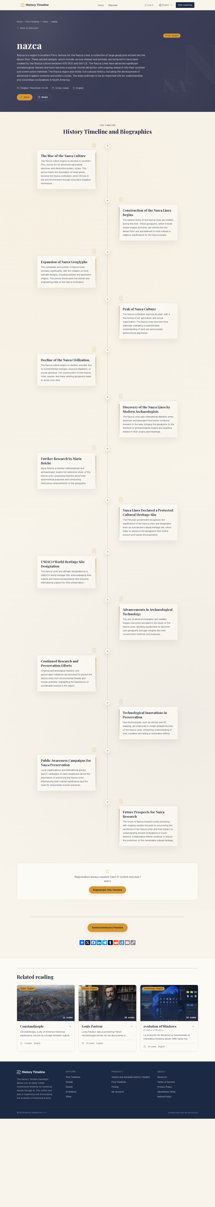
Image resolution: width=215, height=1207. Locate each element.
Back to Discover (29, 28)
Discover (112, 5)
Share (44, 97)
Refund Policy (164, 1096)
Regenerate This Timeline (107, 889)
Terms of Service (166, 1082)
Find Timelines (32, 21)
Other (45, 21)
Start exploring (185, 5)
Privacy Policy (164, 1086)
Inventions (71, 1091)
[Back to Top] (45, 1112)
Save (26, 97)
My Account (118, 1091)
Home (101, 5)
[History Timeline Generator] (35, 5)
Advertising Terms (166, 1091)
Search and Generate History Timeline (131, 1077)
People (69, 1082)
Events (69, 1086)
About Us (162, 1077)
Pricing (115, 1086)
